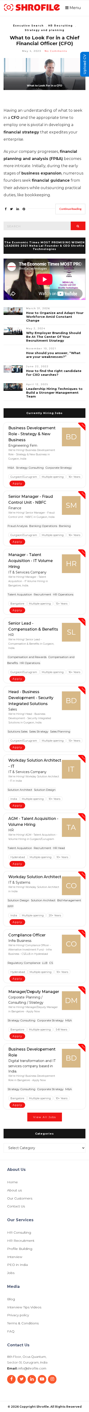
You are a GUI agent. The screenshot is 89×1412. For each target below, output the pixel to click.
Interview (14, 1257)
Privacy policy (18, 1315)
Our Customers (19, 1198)
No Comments (56, 51)
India (14, 799)
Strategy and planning (45, 30)
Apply (17, 483)
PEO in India (17, 1265)
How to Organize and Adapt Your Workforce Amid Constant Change (55, 316)
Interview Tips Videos (24, 1307)
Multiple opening (53, 476)
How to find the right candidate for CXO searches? (53, 373)
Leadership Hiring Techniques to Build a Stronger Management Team (54, 392)
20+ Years (55, 915)
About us (14, 1190)
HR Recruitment (20, 1240)
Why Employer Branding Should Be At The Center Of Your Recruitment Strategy (53, 336)
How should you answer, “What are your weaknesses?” (53, 355)
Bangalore (17, 603)
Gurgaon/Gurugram (24, 476)
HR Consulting (19, 1232)
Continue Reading (70, 208)
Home (12, 1182)
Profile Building (19, 1249)
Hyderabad (18, 857)
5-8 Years (61, 1029)
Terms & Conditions (23, 1323)
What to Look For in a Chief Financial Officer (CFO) (45, 40)
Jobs (10, 1273)
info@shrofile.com (32, 1368)
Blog (11, 1299)
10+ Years (54, 799)
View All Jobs (44, 1117)
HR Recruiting (60, 25)
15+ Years (61, 603)
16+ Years (74, 476)
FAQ (10, 1331)
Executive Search (28, 25)
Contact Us (16, 1206)
